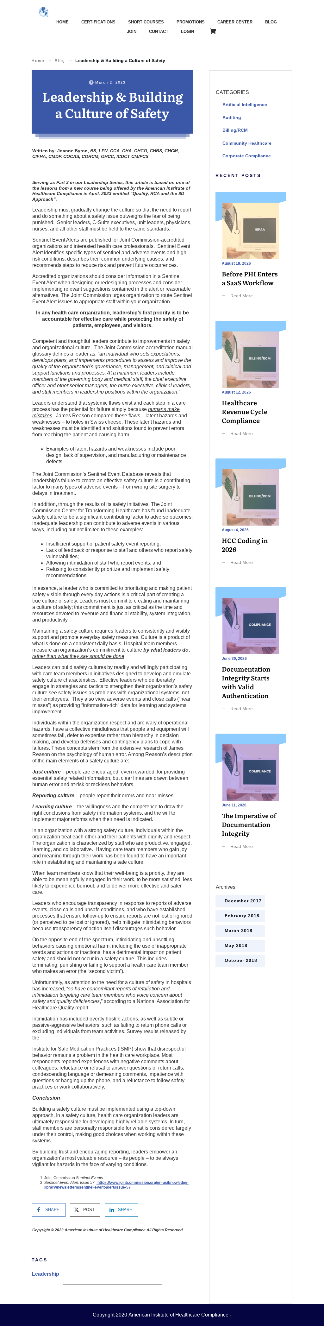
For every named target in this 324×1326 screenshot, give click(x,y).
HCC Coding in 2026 (250, 519)
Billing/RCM (235, 130)
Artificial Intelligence (244, 104)
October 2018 (241, 960)
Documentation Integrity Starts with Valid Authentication (250, 657)
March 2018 (238, 930)
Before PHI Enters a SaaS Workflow (250, 253)
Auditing (231, 117)
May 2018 (236, 945)
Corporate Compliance (246, 155)
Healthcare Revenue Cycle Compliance (250, 386)
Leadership (45, 1274)
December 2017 (243, 900)
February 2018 (242, 915)
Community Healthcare (246, 143)
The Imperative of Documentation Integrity (250, 799)
